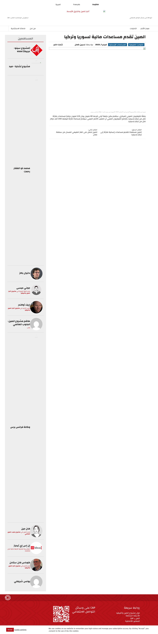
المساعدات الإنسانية (117, 44)
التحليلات (133, 28)
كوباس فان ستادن (20, 562)
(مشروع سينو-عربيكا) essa (22, 50)
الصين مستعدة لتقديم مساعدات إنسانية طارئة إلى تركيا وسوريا (121, 133)
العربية (58, 4)
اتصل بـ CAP (135, 618)
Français (76, 4)
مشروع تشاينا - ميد (19, 66)
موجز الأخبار (144, 28)
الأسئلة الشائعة (133, 616)
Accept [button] (10, 629)
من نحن (33, 28)
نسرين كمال (80, 44)
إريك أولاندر (24, 304)
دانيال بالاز (24, 273)
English (95, 4)
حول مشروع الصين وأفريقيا (128, 613)
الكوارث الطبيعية (136, 44)
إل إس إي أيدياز (22, 545)
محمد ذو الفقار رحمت (22, 170)
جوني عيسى (23, 288)
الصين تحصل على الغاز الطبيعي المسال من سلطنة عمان (76, 133)
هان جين (25, 528)
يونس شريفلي (22, 581)
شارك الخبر (58, 44)
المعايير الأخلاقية (132, 621)
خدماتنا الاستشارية (18, 28)
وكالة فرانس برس (20, 427)
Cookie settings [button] (20, 630)
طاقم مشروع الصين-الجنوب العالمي (19, 323)
